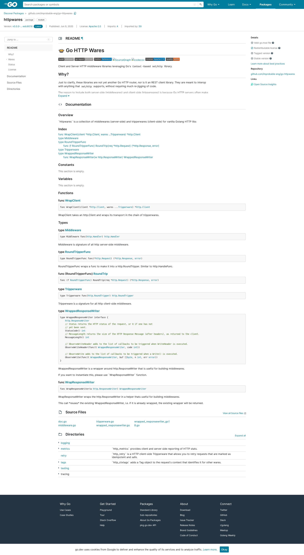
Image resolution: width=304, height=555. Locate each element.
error (138, 258)
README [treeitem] (12, 47)
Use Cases (65, 510)
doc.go (62, 421)
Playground (106, 510)
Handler (97, 236)
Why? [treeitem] (11, 54)
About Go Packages (150, 520)
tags (63, 462)
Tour (102, 515)
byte (129, 357)
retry (63, 455)
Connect (226, 504)
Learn (231, 4)
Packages (266, 4)
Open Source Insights (264, 84)
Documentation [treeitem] (16, 76)
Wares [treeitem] (11, 59)
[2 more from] (59, 443)
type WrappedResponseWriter (76, 153)
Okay (224, 549)
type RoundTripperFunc (72, 142)
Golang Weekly (227, 535)
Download (185, 510)
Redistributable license (265, 48)
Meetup (224, 530)
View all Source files (233, 413)
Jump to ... (12, 39)
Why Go (212, 4)
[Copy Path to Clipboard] (75, 13)
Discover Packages (14, 13)
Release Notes (187, 525)
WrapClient (72, 200)
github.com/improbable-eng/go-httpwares (50, 13)
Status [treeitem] (11, 64)
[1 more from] (59, 448)
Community (286, 4)
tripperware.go (105, 421)
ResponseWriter (80, 320)
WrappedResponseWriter (82, 311)
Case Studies (66, 515)
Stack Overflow (108, 520)
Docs (245, 4)
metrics (65, 448)
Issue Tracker (187, 520)
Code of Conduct (189, 535)
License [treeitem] (12, 69)
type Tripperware (68, 149)
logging (65, 442)
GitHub (223, 515)
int (83, 330)
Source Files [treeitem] (14, 82)
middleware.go (67, 425)
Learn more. (210, 549)
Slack (223, 520)
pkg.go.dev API (148, 525)
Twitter (223, 510)
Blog (182, 515)
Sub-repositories (148, 515)
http (92, 207)
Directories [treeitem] (13, 88)
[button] (252, 43)
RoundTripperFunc (78, 251)
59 (133, 26)
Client (100, 207)
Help (102, 525)
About (184, 504)
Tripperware (125, 207)
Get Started (108, 504)
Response (127, 258)
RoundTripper (101, 295)
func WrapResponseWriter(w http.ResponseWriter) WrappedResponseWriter (108, 157)
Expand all (240, 435)
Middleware (73, 230)
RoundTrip (100, 273)
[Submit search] (201, 4)
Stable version (261, 58)
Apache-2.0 (95, 26)
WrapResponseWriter (79, 382)
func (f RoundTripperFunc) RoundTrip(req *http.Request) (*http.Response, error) (111, 145)
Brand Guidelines (188, 530)
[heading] (13, 4)
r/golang (224, 525)
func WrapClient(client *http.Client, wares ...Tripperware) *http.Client (99, 134)
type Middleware (68, 138)
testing (65, 468)
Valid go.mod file (262, 42)
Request (106, 258)
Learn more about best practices (268, 63)
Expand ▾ (63, 95)
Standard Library (149, 510)
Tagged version (262, 53)
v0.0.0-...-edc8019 (18, 26)
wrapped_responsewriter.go (113, 425)
